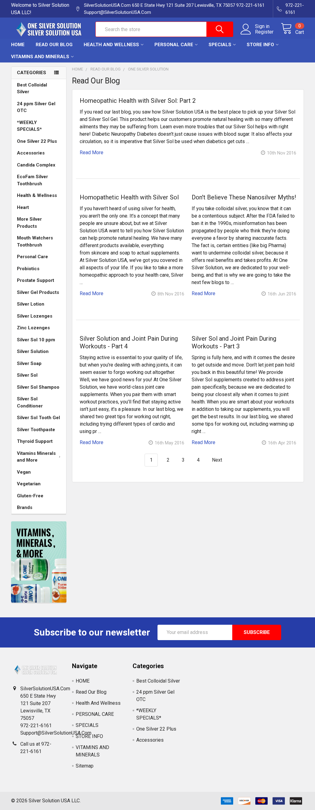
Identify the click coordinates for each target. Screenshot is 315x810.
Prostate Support (35, 280)
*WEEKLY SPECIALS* (29, 126)
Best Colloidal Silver (32, 88)
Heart (23, 207)
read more (91, 152)
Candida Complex (36, 165)
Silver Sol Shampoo (38, 387)
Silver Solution (33, 351)
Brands (24, 507)
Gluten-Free (30, 496)
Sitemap (85, 766)
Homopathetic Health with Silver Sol (129, 197)
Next (217, 460)
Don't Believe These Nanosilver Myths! (244, 197)
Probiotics (28, 268)
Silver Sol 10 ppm (36, 340)
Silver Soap (29, 363)
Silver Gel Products (38, 292)
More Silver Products (29, 222)
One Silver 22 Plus (37, 141)
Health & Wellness (37, 195)
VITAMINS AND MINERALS (40, 56)
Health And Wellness (111, 44)
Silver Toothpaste (36, 429)
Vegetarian (29, 484)
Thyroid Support (35, 441)
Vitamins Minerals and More (36, 457)
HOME (18, 44)
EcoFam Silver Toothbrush (32, 180)
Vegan (24, 472)
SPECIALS (220, 44)
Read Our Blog (54, 44)
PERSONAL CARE (173, 44)
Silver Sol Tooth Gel (38, 417)
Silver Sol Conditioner (30, 402)
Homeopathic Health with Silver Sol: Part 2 (138, 100)
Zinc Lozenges (33, 328)
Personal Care (32, 256)
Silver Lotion (30, 304)
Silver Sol (27, 375)
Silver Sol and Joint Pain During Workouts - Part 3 (234, 342)
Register (264, 32)
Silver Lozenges (34, 316)
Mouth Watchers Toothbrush (35, 241)
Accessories (31, 153)
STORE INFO (260, 44)
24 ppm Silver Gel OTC (36, 107)
